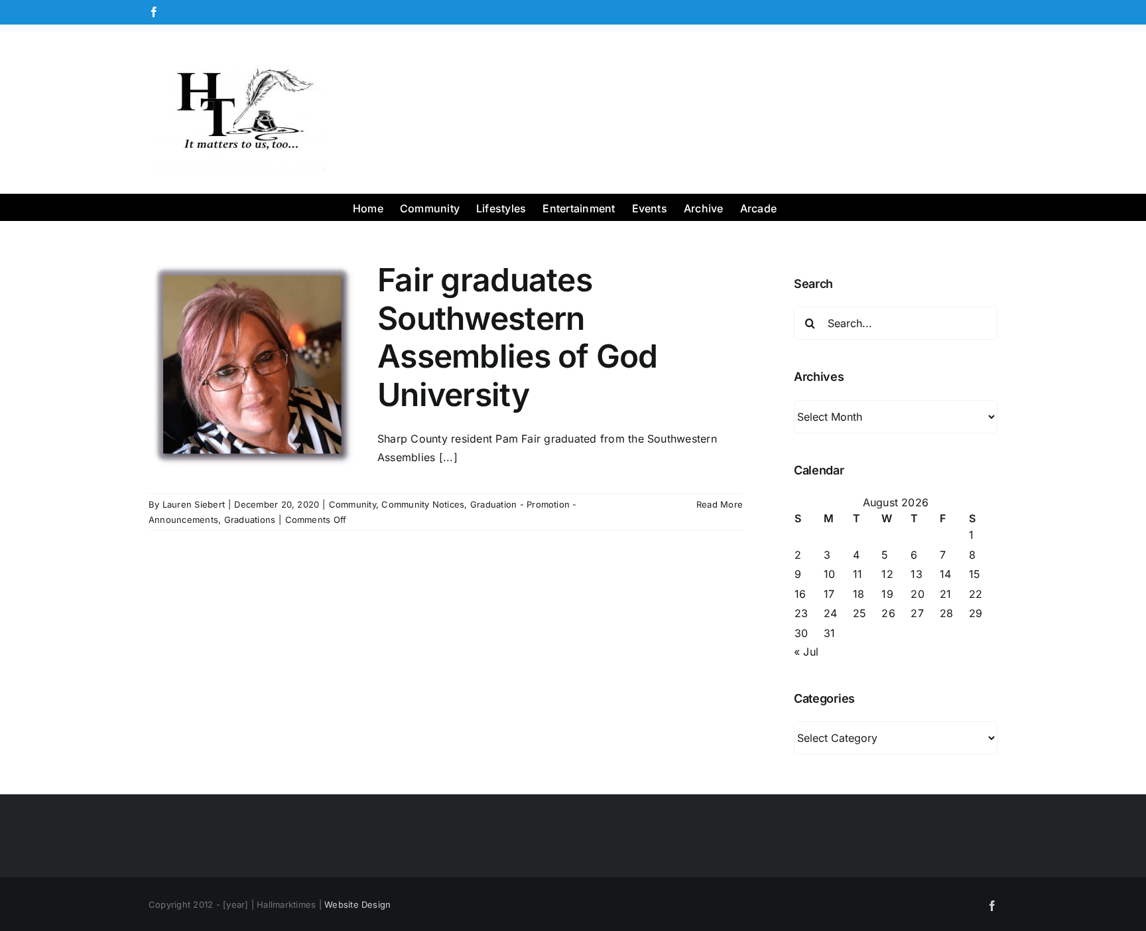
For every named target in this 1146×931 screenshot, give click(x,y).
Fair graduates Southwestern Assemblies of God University (517, 337)
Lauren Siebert (193, 504)
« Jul (806, 651)
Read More (719, 504)
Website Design (357, 904)
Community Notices (422, 504)
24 (830, 613)
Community (352, 504)
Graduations (250, 519)
